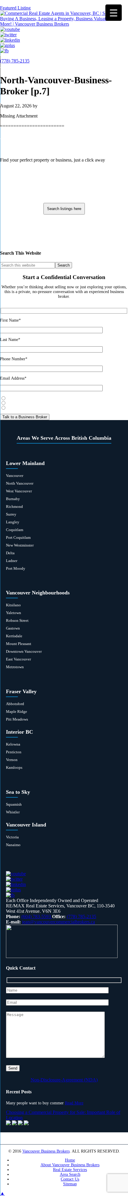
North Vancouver (19, 483)
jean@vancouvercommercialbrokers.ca (58, 921)
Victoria (12, 837)
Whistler (13, 812)
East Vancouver (18, 659)
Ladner (11, 560)
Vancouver (14, 475)
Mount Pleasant (18, 643)
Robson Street (17, 620)
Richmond (14, 506)
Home (70, 1160)
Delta (10, 553)
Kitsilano (13, 605)
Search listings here (64, 208)
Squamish (14, 804)
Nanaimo (13, 845)
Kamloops (14, 767)
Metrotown (15, 667)
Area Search (70, 1174)
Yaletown (13, 612)
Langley (12, 522)
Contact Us (70, 1179)
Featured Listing (15, 7)
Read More (74, 1103)
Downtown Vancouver (24, 651)
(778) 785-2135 (14, 60)
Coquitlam (14, 529)
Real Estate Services (70, 1169)
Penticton (13, 752)
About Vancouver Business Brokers (69, 1165)
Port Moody (15, 568)
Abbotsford (15, 704)
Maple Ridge (16, 711)
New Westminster (20, 545)
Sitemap (70, 1184)
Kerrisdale (14, 636)
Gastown (13, 628)
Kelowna (13, 744)
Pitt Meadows (17, 719)
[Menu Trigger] (113, 12)
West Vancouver (19, 491)
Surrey (11, 514)
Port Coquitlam (18, 537)
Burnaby (13, 499)
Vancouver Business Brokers (46, 1151)
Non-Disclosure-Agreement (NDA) (64, 1079)
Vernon (12, 759)
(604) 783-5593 (36, 916)
